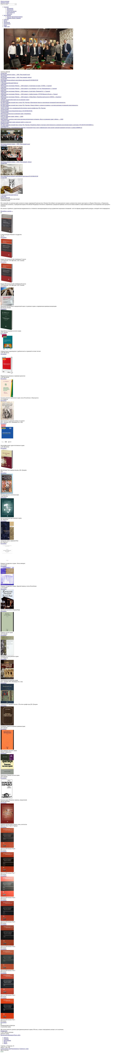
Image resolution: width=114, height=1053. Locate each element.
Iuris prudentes (7, 15)
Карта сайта (17, 1035)
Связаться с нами (24, 1048)
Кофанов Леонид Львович (14, 18)
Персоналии (10, 9)
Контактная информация (7, 1035)
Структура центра (11, 11)
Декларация (10, 8)
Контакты (9, 14)
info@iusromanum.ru (14, 1048)
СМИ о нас (7, 26)
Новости (6, 1037)
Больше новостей (5, 197)
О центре (6, 7)
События (6, 19)
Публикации (7, 23)
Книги (5, 1043)
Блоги (5, 25)
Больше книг (4, 1031)
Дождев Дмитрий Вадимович (14, 16)
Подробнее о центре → (7, 211)
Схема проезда (4, 1048)
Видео (5, 21)
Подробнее (3, 237)
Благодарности (11, 12)
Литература (7, 22)
